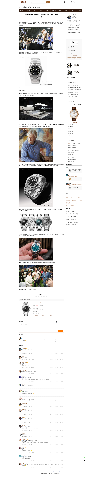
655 (34, 313)
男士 (43, 309)
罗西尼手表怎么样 (74, 200)
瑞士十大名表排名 (74, 224)
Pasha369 (24, 397)
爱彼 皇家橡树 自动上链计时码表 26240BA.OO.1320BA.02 (74, 176)
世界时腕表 (73, 211)
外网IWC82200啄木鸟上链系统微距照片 (73, 150)
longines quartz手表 (69, 214)
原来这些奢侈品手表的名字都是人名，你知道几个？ (76, 27)
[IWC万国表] (74, 43)
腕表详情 (36, 315)
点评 (73, 10)
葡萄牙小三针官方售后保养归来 (72, 145)
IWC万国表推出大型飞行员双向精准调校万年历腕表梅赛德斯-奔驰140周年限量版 (79, 89)
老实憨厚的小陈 (25, 455)
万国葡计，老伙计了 (70, 154)
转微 (23, 356)
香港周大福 (70, 202)
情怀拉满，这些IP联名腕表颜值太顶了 (73, 94)
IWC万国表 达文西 (70, 131)
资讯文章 (47, 10)
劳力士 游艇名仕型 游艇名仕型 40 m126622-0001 (75, 185)
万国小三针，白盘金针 (71, 157)
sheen (67, 197)
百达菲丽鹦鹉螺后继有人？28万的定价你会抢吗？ (76, 24)
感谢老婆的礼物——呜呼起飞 (72, 159)
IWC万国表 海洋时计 (70, 128)
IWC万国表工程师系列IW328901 (39, 302)
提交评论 (60, 331)
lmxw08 (69, 174)
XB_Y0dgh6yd (24, 337)
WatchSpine (24, 409)
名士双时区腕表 (73, 216)
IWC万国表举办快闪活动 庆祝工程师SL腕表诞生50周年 (75, 87)
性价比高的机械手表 (69, 222)
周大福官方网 (68, 203)
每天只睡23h (24, 362)
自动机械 (37, 309)
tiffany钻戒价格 (72, 205)
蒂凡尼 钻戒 (78, 197)
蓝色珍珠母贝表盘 (68, 221)
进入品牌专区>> (74, 55)
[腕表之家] (23, 2)
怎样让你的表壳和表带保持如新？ (73, 29)
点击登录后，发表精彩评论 (24, 324)
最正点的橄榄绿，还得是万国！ (72, 82)
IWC (32, 124)
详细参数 (28, 10)
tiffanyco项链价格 (74, 203)
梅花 (74, 197)
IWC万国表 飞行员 (70, 124)
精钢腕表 (35, 53)
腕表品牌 (39, 164)
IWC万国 (59, 22)
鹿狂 (23, 417)
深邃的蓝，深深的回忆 (71, 152)
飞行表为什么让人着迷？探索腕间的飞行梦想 (75, 25)
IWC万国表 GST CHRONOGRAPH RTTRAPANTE (75, 135)
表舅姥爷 (23, 433)
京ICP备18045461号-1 (57, 473)
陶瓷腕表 (74, 221)
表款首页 (22, 10)
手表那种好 (67, 216)
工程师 (37, 308)
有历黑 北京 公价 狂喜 (71, 161)
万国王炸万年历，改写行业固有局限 (73, 85)
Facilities (23, 425)
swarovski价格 (68, 200)
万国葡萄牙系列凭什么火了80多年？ (73, 92)
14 (39, 313)
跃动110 (23, 447)
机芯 (56, 209)
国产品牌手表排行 (68, 213)
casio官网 (75, 202)
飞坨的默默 (24, 348)
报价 (41, 10)
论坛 (60, 10)
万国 (41, 23)
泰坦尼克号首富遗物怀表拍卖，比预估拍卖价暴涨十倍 (77, 32)
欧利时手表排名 (76, 222)
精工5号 (71, 197)
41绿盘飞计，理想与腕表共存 (72, 147)
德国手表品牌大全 (75, 213)
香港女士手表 (68, 224)
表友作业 (54, 10)
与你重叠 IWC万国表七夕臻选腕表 (72, 96)
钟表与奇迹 (51, 23)
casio (79, 202)
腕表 (24, 23)
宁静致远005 (24, 439)
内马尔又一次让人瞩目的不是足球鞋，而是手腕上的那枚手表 (78, 30)
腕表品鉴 (43, 315)
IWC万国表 (48, 209)
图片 (35, 10)
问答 (66, 10)
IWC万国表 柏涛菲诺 (70, 126)
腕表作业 (50, 315)
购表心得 (79, 10)
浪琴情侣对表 (68, 211)
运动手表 (67, 219)
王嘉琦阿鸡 (24, 370)
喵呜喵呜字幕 (24, 403)
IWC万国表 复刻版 (70, 133)
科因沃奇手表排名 (73, 219)
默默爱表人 (24, 376)
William (73, 16)
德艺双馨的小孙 (25, 384)
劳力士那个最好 (76, 214)
